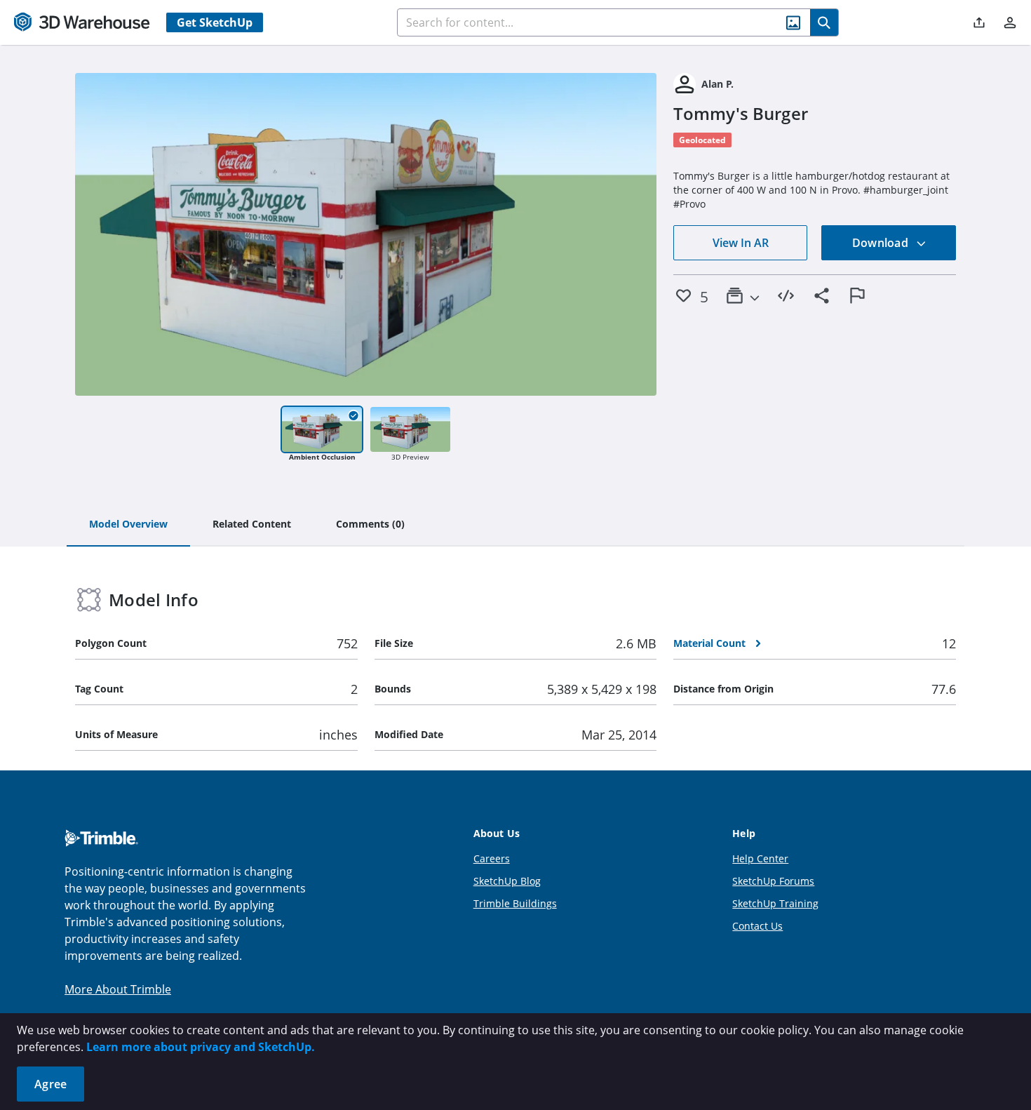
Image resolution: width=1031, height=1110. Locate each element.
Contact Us (757, 925)
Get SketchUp (214, 22)
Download (881, 242)
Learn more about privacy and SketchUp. (200, 1047)
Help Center (760, 858)
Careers (491, 858)
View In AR (741, 242)
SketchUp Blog (507, 881)
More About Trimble (118, 989)
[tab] (128, 525)
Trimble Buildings (515, 903)
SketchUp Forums (773, 881)
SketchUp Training (775, 903)
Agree (50, 1084)
